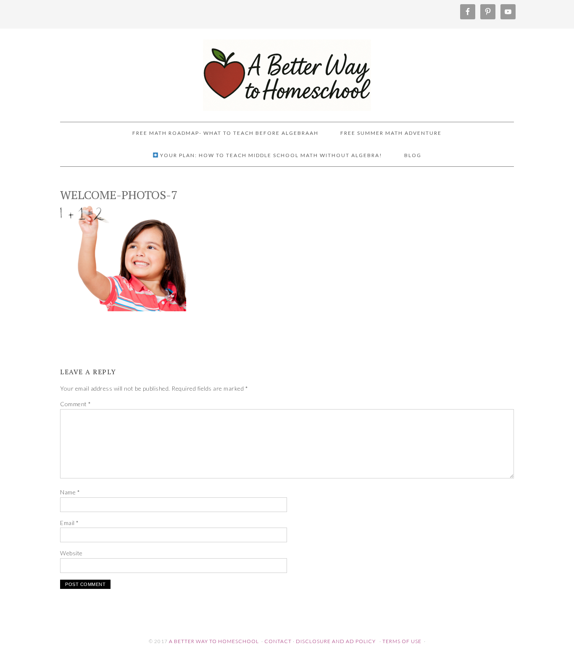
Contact (278, 641)
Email (69, 522)
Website (71, 553)
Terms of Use (401, 641)
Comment (75, 403)
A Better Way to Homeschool (287, 71)
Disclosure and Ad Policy (336, 641)
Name (70, 492)
